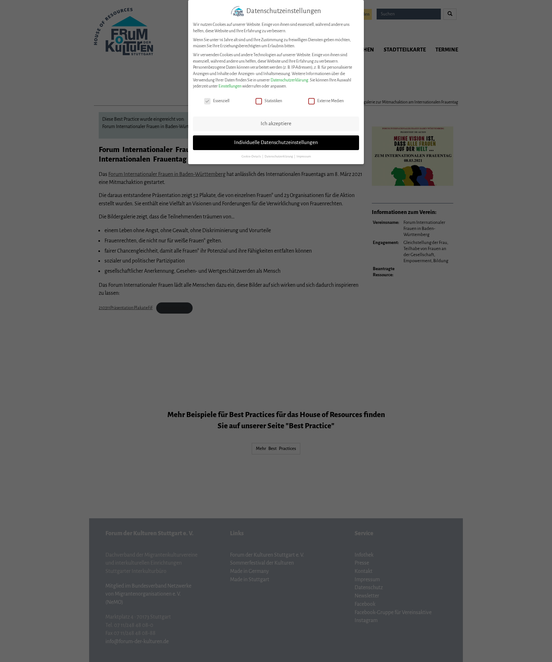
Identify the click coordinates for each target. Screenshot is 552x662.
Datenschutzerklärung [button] (279, 156)
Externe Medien (330, 101)
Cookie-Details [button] (251, 156)
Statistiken (273, 101)
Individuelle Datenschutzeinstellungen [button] (276, 142)
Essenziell (221, 101)
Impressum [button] (303, 156)
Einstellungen (229, 86)
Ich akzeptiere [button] (276, 123)
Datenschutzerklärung (289, 80)
